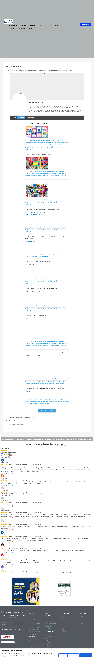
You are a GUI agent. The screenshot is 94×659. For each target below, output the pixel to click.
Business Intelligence (39, 399)
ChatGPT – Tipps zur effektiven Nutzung (38, 261)
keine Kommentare (43, 256)
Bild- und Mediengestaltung (39, 140)
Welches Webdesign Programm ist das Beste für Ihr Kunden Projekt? (46, 352)
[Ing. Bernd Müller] (19, 100)
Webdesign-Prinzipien (47, 381)
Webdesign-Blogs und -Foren (35, 381)
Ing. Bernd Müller (36, 102)
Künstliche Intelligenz (60, 142)
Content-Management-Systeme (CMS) (43, 378)
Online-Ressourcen (56, 379)
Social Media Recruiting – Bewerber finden (39, 123)
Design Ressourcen (57, 378)
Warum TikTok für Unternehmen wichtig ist (39, 154)
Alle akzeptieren (86, 655)
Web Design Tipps (50, 146)
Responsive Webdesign (54, 144)
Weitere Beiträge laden (47, 410)
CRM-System (48, 399)
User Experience (41, 146)
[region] (47, 653)
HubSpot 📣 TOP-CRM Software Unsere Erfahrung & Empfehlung (45, 388)
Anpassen (63, 655)
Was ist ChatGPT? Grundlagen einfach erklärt (40, 315)
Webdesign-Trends (45, 147)
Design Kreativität (50, 140)
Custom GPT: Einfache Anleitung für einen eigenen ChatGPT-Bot (45, 209)
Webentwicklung (55, 147)
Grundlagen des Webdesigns (39, 171)
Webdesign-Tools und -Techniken (33, 147)
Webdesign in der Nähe (60, 146)
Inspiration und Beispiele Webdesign (45, 142)
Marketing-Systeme (43, 144)
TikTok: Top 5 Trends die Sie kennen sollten (39, 182)
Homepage (33, 142)
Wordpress (51, 383)
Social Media (34, 146)
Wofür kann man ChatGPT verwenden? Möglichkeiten (42, 288)
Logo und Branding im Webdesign (43, 173)
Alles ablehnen (73, 655)
